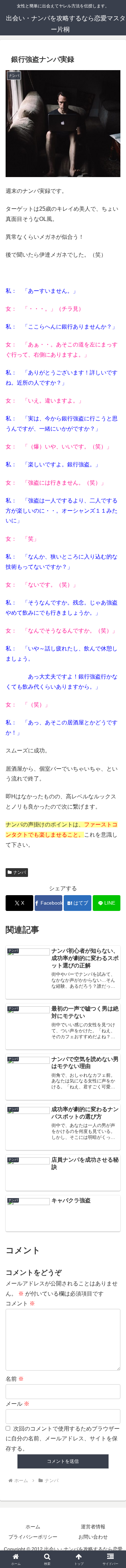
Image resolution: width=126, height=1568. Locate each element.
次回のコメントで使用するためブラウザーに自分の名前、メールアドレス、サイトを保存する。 (63, 1439)
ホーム (33, 1526)
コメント (20, 1303)
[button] (112, 1113)
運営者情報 (93, 1526)
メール (17, 1404)
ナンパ (19, 872)
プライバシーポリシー (32, 1537)
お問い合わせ (93, 1537)
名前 (15, 1379)
